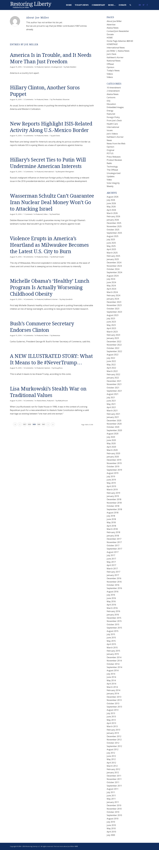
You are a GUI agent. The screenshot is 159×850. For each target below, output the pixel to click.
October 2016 (113, 585)
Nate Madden (71, 67)
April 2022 (111, 367)
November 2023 (114, 305)
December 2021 (114, 381)
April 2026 (111, 210)
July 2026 (111, 200)
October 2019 (113, 466)
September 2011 (114, 785)
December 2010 (114, 805)
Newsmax (56, 335)
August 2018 (112, 512)
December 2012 (114, 736)
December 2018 (114, 499)
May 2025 (111, 246)
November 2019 (114, 463)
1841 (43, 424)
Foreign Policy (113, 117)
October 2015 (113, 624)
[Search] (130, 5)
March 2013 (112, 726)
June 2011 (111, 795)
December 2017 (114, 539)
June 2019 (111, 479)
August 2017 (112, 552)
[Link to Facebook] (147, 5)
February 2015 (113, 650)
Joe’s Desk (111, 54)
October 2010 (113, 812)
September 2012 (114, 746)
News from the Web (116, 143)
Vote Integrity (113, 183)
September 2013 (114, 706)
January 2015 (113, 654)
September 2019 (114, 469)
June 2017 (111, 558)
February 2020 (113, 453)
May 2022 (111, 364)
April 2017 (111, 565)
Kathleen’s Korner (115, 57)
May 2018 (111, 522)
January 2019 (113, 496)
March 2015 (112, 647)
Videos (110, 74)
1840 (38, 424)
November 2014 (114, 660)
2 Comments (28, 99)
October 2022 (113, 348)
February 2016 (113, 611)
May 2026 (111, 206)
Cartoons (111, 97)
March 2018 (112, 529)
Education (111, 104)
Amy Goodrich (67, 299)
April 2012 (111, 762)
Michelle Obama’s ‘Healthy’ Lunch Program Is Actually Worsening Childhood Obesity (49, 287)
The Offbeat (112, 169)
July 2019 (111, 476)
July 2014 (111, 673)
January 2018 (113, 535)
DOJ (108, 100)
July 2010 (111, 821)
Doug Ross (59, 368)
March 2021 (112, 410)
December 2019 (114, 460)
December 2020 (114, 420)
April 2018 (111, 525)
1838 (29, 424)
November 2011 (114, 779)
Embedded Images (115, 107)
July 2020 (111, 437)
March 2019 (112, 489)
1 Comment (28, 214)
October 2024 (113, 269)
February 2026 (113, 216)
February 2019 (113, 493)
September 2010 (114, 815)
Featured (40, 67)
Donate (110, 34)
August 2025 (112, 236)
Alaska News (41, 400)
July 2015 (111, 634)
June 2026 (111, 203)
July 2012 (111, 752)
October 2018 (113, 506)
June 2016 (111, 598)
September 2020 (114, 430)
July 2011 (111, 792)
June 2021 (111, 400)
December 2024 (114, 262)
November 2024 (114, 266)
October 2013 (113, 703)
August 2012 (112, 749)
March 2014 (112, 687)
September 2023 (114, 311)
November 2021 (114, 384)
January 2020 (113, 456)
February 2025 (113, 256)
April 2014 (111, 683)
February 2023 (113, 335)
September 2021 (114, 390)
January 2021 (113, 417)
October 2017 (113, 545)
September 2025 (114, 233)
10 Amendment (114, 87)
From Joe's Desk (114, 120)
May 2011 (111, 798)
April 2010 (111, 831)
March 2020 (112, 450)
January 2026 (113, 219)
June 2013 (111, 716)
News (46, 99)
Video (45, 214)
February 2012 (113, 769)
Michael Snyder (58, 257)
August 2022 (112, 354)
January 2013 (113, 733)
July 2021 (111, 397)
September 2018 (114, 509)
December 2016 (114, 578)
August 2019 (112, 473)
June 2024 (111, 282)
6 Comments (28, 67)
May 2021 (111, 404)
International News (116, 47)
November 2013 (114, 700)
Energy (110, 110)
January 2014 (113, 693)
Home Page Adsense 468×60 (120, 41)
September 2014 (114, 667)
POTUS (110, 153)
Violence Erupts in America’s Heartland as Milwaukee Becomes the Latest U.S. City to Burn (49, 245)
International (49, 171)
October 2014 (113, 664)
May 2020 (111, 443)
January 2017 (113, 575)
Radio (109, 163)
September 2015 (114, 627)
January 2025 (113, 259)
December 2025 (114, 223)
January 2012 (113, 772)
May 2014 (111, 680)
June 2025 (111, 242)
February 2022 (113, 374)
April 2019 (111, 486)
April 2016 (111, 604)
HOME (110, 37)
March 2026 (112, 213)
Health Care (112, 123)
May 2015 (111, 641)
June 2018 (111, 519)
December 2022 (114, 341)
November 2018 (114, 502)
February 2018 (113, 532)
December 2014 (114, 657)
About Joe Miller (114, 21)
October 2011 (113, 782)
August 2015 (112, 631)
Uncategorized (56, 67)
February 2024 (113, 295)
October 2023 (113, 308)
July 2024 (111, 279)
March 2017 (112, 568)
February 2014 (113, 690)
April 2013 (111, 723)
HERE (76, 846)
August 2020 (112, 433)
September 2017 (114, 548)
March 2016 (112, 608)
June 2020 (111, 440)
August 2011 (112, 789)
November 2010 (114, 808)
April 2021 (111, 407)
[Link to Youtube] (140, 5)
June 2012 (111, 756)
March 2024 (112, 292)
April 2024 (111, 288)
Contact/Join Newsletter (118, 31)
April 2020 (111, 446)
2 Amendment (113, 90)
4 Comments (28, 135)
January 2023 (113, 338)
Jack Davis (56, 135)
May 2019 (111, 483)
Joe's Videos (112, 133)
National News (113, 60)
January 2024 (113, 298)
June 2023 (111, 321)
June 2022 (111, 361)
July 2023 (111, 318)
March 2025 (112, 252)
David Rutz (56, 214)
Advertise (111, 24)
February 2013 (113, 729)
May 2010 (111, 828)
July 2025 (111, 239)
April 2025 (111, 249)
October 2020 (113, 427)
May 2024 (111, 285)
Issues (110, 130)
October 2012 (113, 742)
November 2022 (114, 344)
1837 (24, 424)
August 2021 (112, 394)
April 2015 (111, 644)
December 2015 (114, 618)
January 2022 (113, 377)
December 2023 (114, 302)
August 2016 (112, 591)
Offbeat (110, 64)
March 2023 (112, 331)
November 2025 (114, 226)
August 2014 (112, 670)
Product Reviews (114, 160)
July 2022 (111, 358)
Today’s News (113, 70)
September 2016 (114, 588)
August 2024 (112, 275)
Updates (111, 176)
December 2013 (114, 696)
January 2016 (113, 614)
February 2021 (113, 414)
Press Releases (114, 156)
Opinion (47, 67)
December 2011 (114, 775)
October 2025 (113, 229)
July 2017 (111, 555)
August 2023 (112, 315)
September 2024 (114, 272)
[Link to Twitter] (143, 5)
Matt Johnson (63, 400)
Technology (112, 166)
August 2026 (112, 196)
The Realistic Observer (61, 99)
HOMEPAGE (112, 44)
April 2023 (111, 328)
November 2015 (114, 621)
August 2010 (112, 818)
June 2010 (111, 825)
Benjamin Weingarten (66, 171)
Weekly (110, 186)
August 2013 (112, 710)
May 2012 (111, 759)
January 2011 (113, 802)
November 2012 (114, 739)
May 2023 (111, 325)
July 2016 (111, 594)
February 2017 (113, 571)
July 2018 (111, 515)
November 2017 (114, 542)
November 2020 (114, 423)
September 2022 (114, 351)
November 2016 (114, 581)
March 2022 (112, 371)
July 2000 (111, 835)
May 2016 (111, 601)
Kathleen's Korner (51, 299)
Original (110, 150)
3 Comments (28, 171)
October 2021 (113, 387)
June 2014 (111, 677)
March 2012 (112, 766)
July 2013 (111, 713)
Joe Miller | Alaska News (118, 50)
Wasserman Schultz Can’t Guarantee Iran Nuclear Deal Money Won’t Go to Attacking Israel (52, 202)
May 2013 (111, 720)
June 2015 (111, 637)
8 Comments (28, 257)
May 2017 (111, 562)
